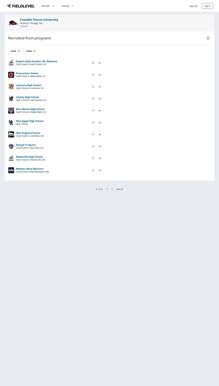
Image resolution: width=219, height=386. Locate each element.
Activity (65, 5)
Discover (46, 5)
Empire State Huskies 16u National (36, 61)
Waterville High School (29, 156)
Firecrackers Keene (27, 73)
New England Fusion (28, 133)
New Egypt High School (29, 121)
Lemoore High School (28, 85)
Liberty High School (27, 97)
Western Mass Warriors (29, 168)
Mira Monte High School (30, 109)
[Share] (208, 38)
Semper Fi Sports (26, 145)
